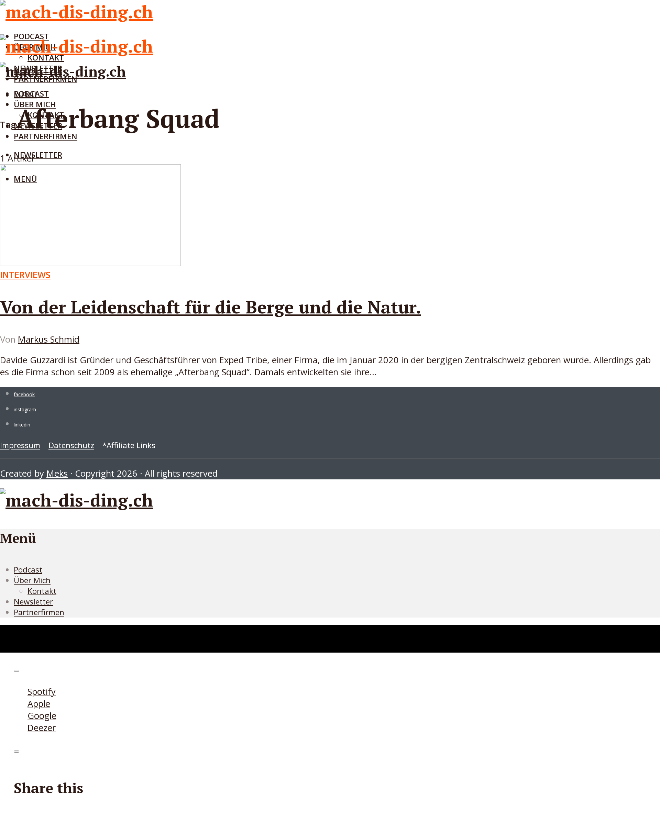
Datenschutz (71, 445)
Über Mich (32, 580)
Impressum (20, 445)
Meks (57, 473)
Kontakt (42, 591)
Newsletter (38, 154)
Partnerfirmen (45, 136)
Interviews (25, 275)
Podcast (31, 93)
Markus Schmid (48, 339)
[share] (16, 752)
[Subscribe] (16, 671)
